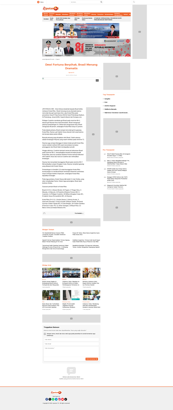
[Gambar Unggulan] (71, 79)
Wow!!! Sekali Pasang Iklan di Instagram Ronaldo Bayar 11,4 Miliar (118, 154)
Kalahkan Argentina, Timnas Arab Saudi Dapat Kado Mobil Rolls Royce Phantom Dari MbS (86, 240)
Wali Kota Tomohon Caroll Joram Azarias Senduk (116, 113)
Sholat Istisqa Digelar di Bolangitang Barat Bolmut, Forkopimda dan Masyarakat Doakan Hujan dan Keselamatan (50, 285)
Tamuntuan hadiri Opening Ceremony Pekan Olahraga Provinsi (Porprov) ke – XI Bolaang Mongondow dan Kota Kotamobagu (55, 247)
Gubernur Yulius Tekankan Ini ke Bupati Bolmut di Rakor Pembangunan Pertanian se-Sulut (70, 284)
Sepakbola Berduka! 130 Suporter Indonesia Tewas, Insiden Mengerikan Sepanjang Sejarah (86, 246)
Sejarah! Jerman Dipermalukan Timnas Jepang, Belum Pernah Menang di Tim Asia (56, 240)
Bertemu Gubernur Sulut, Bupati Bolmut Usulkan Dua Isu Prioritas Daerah (91, 283)
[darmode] (134, 2)
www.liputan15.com (48, 59)
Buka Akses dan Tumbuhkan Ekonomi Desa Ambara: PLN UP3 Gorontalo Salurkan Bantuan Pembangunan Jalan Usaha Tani (51, 307)
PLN (106, 102)
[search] (101, 2)
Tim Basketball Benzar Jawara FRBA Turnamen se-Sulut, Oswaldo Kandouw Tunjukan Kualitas (54, 234)
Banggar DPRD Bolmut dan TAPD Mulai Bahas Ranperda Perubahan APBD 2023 (117, 178)
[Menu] (39, 2)
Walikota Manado (111, 109)
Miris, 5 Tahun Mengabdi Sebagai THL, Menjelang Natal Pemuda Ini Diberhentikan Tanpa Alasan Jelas (118, 162)
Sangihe (107, 99)
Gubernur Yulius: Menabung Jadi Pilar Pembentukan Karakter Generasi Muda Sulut (91, 305)
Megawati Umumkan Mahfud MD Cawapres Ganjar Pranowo (117, 186)
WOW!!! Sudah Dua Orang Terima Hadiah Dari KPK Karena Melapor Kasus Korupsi (117, 170)
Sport (58, 59)
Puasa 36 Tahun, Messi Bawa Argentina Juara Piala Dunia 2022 (86, 233)
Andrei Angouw (110, 106)
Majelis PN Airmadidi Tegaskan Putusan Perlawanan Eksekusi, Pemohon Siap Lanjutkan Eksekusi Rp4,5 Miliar (69, 307)
